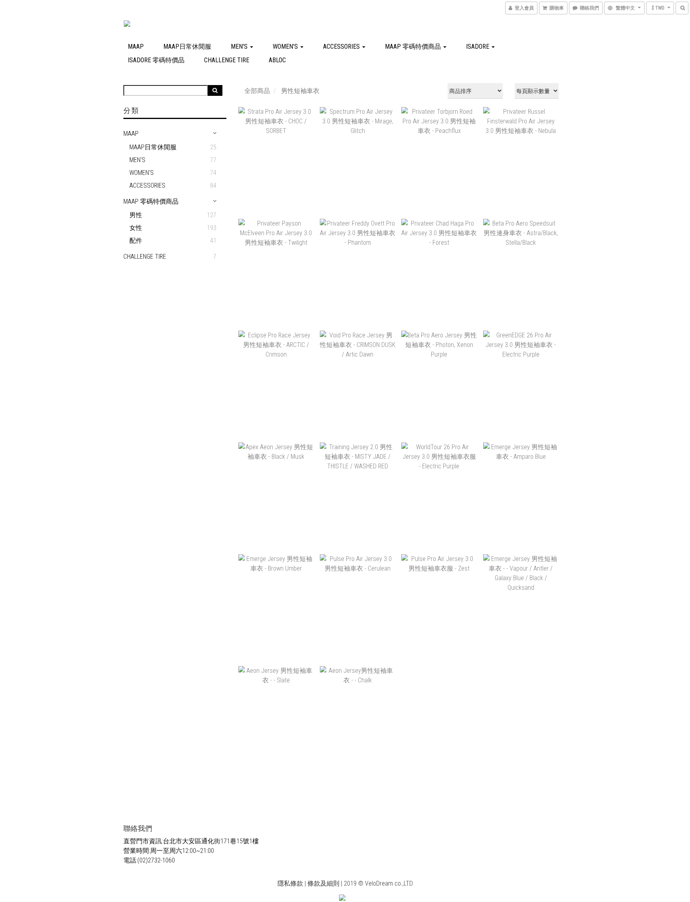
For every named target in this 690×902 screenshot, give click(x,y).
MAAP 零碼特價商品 (413, 46)
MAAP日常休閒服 (187, 46)
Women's (286, 46)
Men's (240, 46)
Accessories (342, 46)
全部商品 (257, 91)
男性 (135, 215)
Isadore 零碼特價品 (156, 60)
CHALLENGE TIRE (226, 60)
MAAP (136, 46)
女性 (135, 228)
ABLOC (277, 60)
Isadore (478, 46)
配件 (135, 240)
